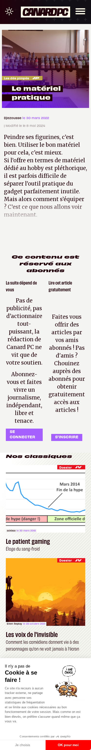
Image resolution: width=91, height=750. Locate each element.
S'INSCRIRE (66, 436)
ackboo (11, 530)
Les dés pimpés (16, 78)
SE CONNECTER (22, 434)
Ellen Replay (14, 623)
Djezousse (13, 118)
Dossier (65, 467)
